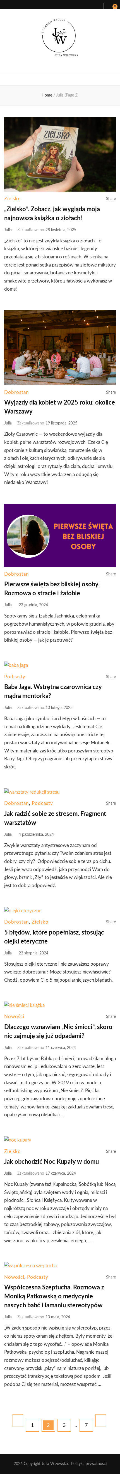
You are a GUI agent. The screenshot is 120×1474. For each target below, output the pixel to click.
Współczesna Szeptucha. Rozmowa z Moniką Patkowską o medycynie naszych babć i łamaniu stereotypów (54, 1296)
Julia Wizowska (55, 1464)
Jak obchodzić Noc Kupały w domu (51, 1162)
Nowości (14, 1016)
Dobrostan (16, 392)
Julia (8, 230)
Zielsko (12, 198)
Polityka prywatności (89, 1464)
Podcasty (14, 676)
